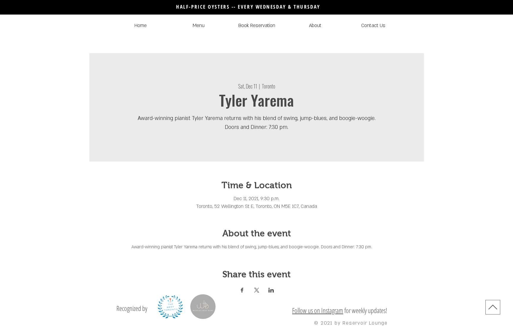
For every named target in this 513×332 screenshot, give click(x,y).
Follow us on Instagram (317, 310)
